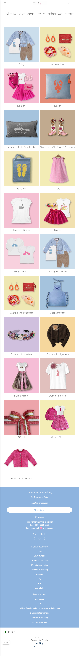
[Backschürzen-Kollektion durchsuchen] (57, 293)
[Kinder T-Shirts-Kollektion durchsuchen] (21, 210)
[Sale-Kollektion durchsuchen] (57, 168)
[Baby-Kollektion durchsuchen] (21, 44)
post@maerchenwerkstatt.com (40, 522)
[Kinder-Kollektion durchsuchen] (57, 210)
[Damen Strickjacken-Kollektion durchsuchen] (57, 334)
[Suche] (69, 3)
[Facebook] (34, 538)
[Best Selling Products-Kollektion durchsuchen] (21, 293)
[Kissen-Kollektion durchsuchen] (57, 86)
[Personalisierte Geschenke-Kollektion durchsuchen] (21, 127)
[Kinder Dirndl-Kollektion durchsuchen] (57, 417)
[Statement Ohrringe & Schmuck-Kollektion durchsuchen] (57, 127)
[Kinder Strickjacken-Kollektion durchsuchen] (21, 458)
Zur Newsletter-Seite (39, 497)
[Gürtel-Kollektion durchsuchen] (21, 417)
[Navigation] (4, 3)
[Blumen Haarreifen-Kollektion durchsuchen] (21, 334)
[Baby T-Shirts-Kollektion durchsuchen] (21, 251)
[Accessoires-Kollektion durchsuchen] (57, 44)
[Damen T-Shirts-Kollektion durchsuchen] (57, 375)
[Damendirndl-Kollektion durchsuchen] (21, 375)
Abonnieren (39, 510)
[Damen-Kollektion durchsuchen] (21, 86)
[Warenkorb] (74, 3)
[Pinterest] (44, 538)
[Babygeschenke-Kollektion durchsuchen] (57, 251)
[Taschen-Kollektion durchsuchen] (21, 168)
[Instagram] (39, 538)
